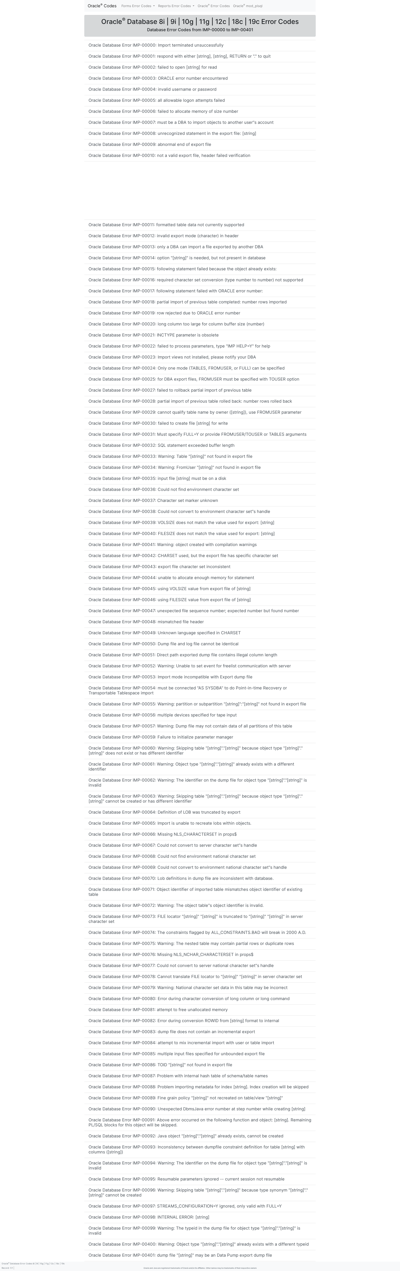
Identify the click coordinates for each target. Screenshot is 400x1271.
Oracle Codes (102, 6)
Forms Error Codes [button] (136, 6)
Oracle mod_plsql (247, 5)
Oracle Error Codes (214, 5)
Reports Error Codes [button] (175, 6)
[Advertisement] (200, 190)
